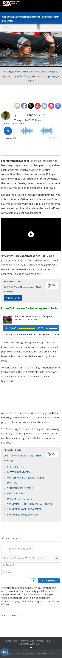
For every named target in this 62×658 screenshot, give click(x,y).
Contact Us (11, 640)
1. (26, 334)
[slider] (53, 328)
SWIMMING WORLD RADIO (22, 514)
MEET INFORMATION (19, 472)
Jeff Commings (31, 114)
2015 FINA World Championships (38, 71)
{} (37, 558)
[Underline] (11, 558)
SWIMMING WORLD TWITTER (24, 509)
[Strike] (15, 558)
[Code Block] (29, 558)
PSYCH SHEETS (15, 483)
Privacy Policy (43, 640)
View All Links (13, 297)
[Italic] (7, 558)
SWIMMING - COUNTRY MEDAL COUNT (29, 504)
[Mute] (46, 328)
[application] (31, 328)
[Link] (33, 558)
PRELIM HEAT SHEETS (19, 498)
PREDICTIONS (15, 493)
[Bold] (4, 558)
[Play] (6, 328)
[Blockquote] (26, 558)
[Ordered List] (18, 558)
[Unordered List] (22, 558)
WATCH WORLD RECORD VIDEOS (26, 477)
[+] (40, 558)
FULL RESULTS (15, 467)
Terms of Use (26, 640)
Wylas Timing (24, 76)
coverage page (48, 76)
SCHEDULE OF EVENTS (20, 488)
